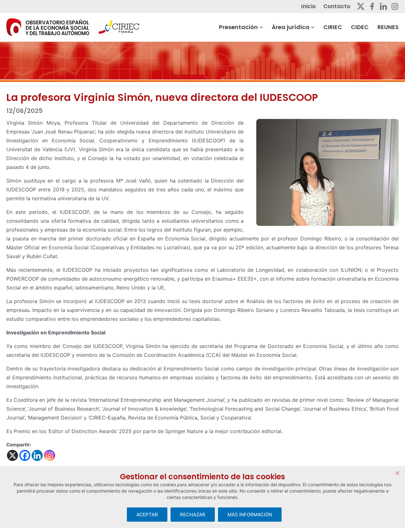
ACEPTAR (147, 515)
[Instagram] (395, 6)
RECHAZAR (192, 515)
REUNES (388, 27)
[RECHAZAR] (397, 473)
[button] (260, 27)
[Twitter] (361, 6)
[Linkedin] (383, 6)
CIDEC (360, 27)
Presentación (238, 27)
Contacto (336, 6)
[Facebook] (372, 6)
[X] (12, 455)
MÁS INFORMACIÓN (249, 515)
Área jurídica (290, 27)
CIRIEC (332, 27)
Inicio (308, 6)
